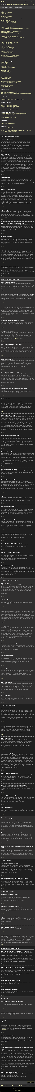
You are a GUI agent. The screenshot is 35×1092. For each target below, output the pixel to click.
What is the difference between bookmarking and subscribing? (13, 113)
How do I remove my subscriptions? (8, 117)
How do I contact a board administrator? (9, 131)
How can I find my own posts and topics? (9, 109)
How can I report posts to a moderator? (9, 54)
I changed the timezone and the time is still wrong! (11, 31)
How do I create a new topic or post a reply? (10, 42)
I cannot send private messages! (7, 90)
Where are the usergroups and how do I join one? (11, 81)
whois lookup (4, 1054)
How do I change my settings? (7, 27)
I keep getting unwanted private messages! (10, 92)
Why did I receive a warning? (7, 52)
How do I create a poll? (5, 46)
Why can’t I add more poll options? (8, 47)
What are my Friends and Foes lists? (8, 98)
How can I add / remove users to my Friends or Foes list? (13, 99)
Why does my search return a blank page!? (10, 106)
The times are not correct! (6, 29)
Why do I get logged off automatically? (8, 21)
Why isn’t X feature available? (7, 129)
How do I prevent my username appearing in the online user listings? (15, 28)
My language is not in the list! (7, 32)
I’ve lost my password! (5, 20)
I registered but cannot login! (6, 16)
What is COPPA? (4, 13)
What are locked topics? (6, 71)
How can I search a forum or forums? (8, 103)
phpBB (17, 338)
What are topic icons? (5, 72)
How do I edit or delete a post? (7, 43)
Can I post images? (5, 66)
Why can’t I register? (5, 15)
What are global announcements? (8, 67)
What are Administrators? (6, 77)
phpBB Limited (8, 1026)
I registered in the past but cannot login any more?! (11, 18)
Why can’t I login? (4, 17)
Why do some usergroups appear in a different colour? (12, 83)
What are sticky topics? (6, 70)
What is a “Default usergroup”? (7, 85)
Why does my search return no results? (9, 105)
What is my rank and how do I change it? (9, 36)
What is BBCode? (4, 62)
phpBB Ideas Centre (5, 1040)
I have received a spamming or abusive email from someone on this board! (16, 93)
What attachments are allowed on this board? (10, 121)
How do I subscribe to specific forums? (9, 116)
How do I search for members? (7, 107)
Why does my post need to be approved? (9, 56)
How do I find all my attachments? (8, 123)
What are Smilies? (4, 64)
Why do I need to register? (6, 12)
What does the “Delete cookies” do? (8, 22)
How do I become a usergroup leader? (9, 82)
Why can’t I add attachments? (7, 51)
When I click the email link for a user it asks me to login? (12, 37)
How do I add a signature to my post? (8, 44)
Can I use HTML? (4, 63)
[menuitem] (4, 2)
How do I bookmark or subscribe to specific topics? (11, 114)
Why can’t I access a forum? (7, 50)
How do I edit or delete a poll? (7, 48)
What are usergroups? (5, 79)
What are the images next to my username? (10, 33)
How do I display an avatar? (6, 35)
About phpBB (4, 1029)
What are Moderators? (5, 78)
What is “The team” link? (6, 86)
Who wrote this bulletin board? (7, 127)
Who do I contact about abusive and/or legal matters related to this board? (16, 130)
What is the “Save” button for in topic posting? (10, 55)
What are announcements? (6, 68)
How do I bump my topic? (6, 57)
